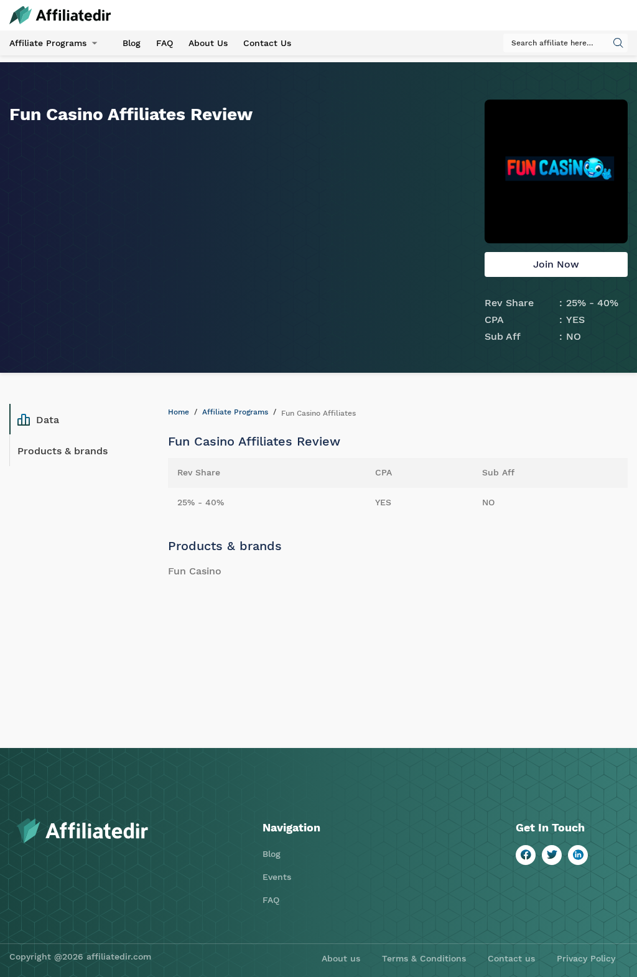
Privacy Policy (586, 958)
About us (341, 958)
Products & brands (62, 451)
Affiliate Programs (47, 43)
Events (277, 877)
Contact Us (267, 43)
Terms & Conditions (424, 958)
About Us (208, 43)
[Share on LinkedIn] (578, 855)
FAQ (164, 43)
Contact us (511, 958)
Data (47, 420)
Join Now (556, 264)
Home (178, 412)
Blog (132, 43)
